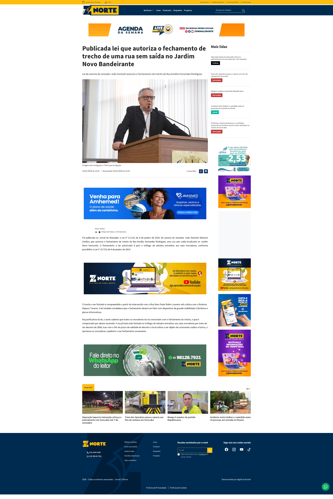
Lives (158, 10)
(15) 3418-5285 (95, 452)
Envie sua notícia (233, 2)
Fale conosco (204, 2)
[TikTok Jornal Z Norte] (249, 449)
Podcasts (167, 10)
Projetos (188, 10)
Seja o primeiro (130, 460)
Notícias (147, 10)
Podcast (156, 446)
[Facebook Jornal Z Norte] (226, 449)
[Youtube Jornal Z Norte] (241, 449)
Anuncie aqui (246, 2)
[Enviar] (209, 450)
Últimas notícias (130, 442)
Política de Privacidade (156, 487)
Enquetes (177, 10)
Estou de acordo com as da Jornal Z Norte (194, 455)
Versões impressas (218, 2)
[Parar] (99, 232)
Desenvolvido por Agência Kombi (236, 479)
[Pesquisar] (243, 10)
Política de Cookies (178, 487)
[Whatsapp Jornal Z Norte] (325, 487)
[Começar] (96, 232)
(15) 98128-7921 (95, 456)
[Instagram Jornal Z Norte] (234, 449)
